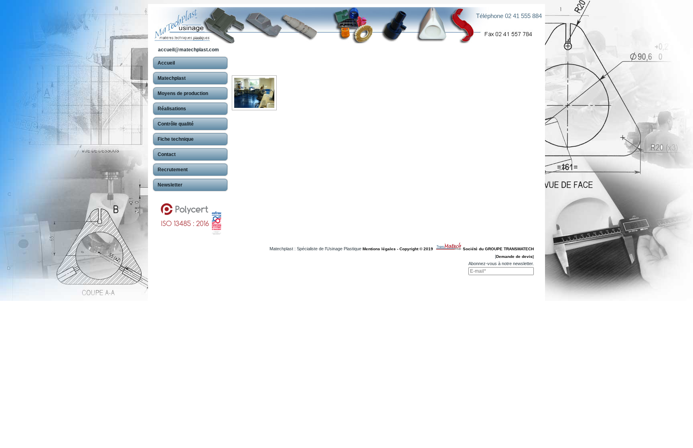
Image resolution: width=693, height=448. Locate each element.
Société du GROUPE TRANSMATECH (498, 249)
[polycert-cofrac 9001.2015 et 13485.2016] (190, 215)
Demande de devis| (515, 256)
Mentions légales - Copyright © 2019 (399, 249)
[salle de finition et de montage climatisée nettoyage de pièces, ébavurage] (254, 92)
